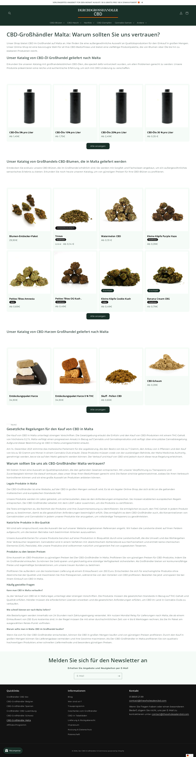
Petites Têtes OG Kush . (68, 300)
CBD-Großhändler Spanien (20, 706)
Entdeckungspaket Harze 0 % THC (74, 396)
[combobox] (189, 755)
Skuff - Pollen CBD (111, 396)
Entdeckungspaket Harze (23, 396)
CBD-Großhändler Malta (19, 720)
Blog (70, 697)
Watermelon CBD (111, 236)
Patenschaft (74, 734)
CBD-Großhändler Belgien (20, 701)
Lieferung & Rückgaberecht (81, 720)
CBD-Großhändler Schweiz (20, 715)
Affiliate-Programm (16, 725)
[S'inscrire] (119, 676)
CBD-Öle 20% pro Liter (114, 132)
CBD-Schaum (154, 381)
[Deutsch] (189, 755)
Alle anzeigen (98, 146)
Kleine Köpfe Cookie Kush (116, 300)
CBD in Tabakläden (77, 715)
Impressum (73, 725)
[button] (10, 13)
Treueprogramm (76, 706)
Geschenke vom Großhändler (82, 711)
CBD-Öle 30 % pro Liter (160, 132)
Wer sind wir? (75, 701)
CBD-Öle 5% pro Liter (21, 132)
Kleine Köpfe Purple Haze (162, 237)
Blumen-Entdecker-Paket (23, 236)
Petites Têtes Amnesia (22, 300)
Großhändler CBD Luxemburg (22, 711)
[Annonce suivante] (188, 2)
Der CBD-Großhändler (87, 751)
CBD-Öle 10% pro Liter (68, 132)
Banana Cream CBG (158, 300)
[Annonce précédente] (8, 2)
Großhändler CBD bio (17, 697)
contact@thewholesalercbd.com (148, 700)
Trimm (60, 237)
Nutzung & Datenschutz (80, 730)
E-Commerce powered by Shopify (110, 751)
